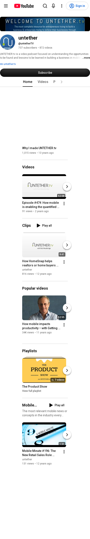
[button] (62, 82)
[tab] (28, 82)
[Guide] (5, 5)
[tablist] (45, 82)
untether (27, 269)
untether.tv (9, 64)
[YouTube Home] (24, 6)
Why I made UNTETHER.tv (39, 148)
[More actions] (64, 203)
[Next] (67, 186)
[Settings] (61, 5)
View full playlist (31, 390)
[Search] (45, 5)
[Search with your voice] (53, 6)
